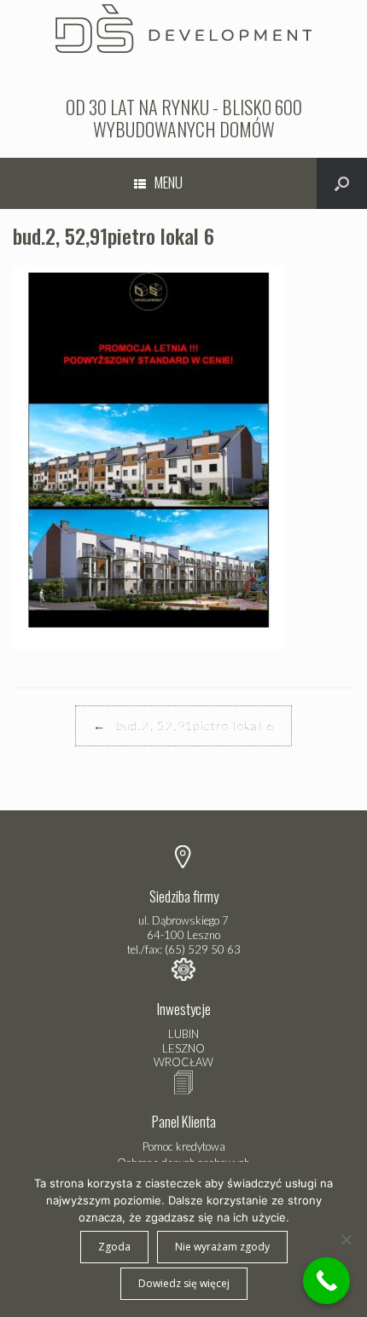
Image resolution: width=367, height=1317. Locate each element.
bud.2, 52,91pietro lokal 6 (183, 725)
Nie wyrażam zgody (222, 1246)
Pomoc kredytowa (184, 1146)
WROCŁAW (183, 1062)
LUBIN (183, 1034)
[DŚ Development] (183, 26)
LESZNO (183, 1048)
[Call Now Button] (326, 1280)
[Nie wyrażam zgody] (345, 1239)
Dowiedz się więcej (184, 1283)
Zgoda (114, 1246)
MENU (168, 182)
